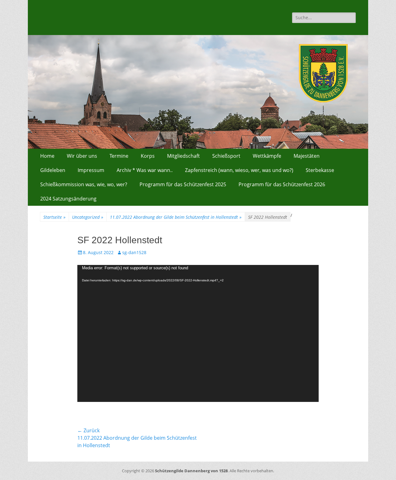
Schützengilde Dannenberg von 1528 (191, 470)
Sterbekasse (320, 170)
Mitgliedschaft (183, 155)
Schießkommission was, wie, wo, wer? (83, 184)
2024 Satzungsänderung (68, 198)
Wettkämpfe (267, 155)
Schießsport (226, 155)
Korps (148, 155)
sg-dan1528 (134, 252)
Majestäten (307, 155)
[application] (198, 333)
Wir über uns (82, 155)
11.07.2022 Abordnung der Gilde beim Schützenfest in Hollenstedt (176, 217)
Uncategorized (87, 217)
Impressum (91, 170)
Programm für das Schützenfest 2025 (183, 184)
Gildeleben (52, 170)
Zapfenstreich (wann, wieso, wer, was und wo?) (239, 170)
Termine (119, 155)
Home (47, 155)
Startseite (54, 217)
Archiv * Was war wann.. (145, 170)
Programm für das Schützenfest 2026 (282, 184)
